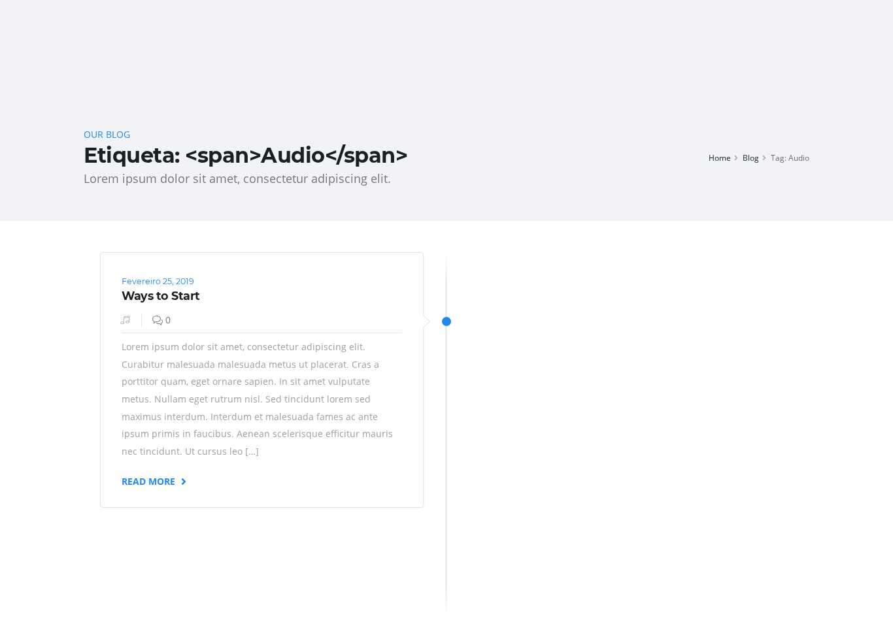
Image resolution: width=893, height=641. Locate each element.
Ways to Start (161, 296)
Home (720, 157)
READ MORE (150, 481)
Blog (751, 157)
